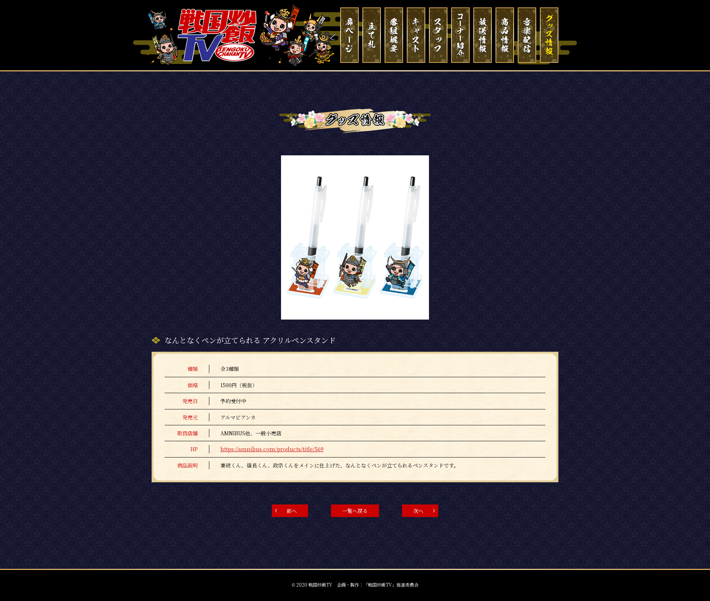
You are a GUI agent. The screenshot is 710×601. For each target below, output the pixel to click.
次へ (418, 510)
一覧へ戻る (355, 510)
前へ (292, 510)
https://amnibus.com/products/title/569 (272, 449)
